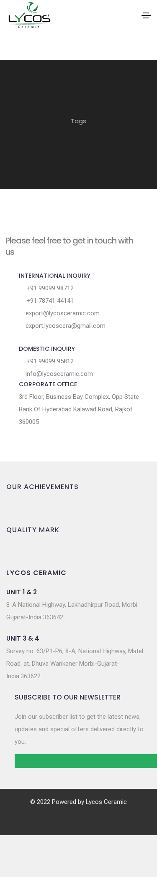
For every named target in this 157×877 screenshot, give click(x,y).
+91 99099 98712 (49, 288)
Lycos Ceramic (106, 802)
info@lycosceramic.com (58, 374)
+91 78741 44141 (49, 300)
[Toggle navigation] (146, 15)
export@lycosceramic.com (62, 313)
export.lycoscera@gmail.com (65, 326)
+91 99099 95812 (49, 361)
